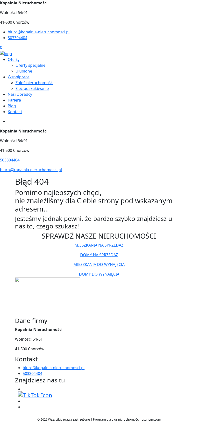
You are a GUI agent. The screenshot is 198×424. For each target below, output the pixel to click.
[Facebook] (25, 389)
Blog (12, 106)
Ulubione (23, 71)
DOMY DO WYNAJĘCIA (99, 274)
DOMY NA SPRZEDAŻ (99, 254)
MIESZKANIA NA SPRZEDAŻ (99, 245)
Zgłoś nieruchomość (34, 82)
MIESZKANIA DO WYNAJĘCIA (99, 264)
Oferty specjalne (30, 65)
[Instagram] (25, 406)
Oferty (14, 59)
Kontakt (15, 111)
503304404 (17, 37)
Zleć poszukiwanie (32, 88)
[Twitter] (35, 394)
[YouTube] (25, 401)
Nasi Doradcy (20, 94)
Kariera (14, 100)
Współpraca (18, 77)
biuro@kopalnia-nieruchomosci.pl (39, 32)
